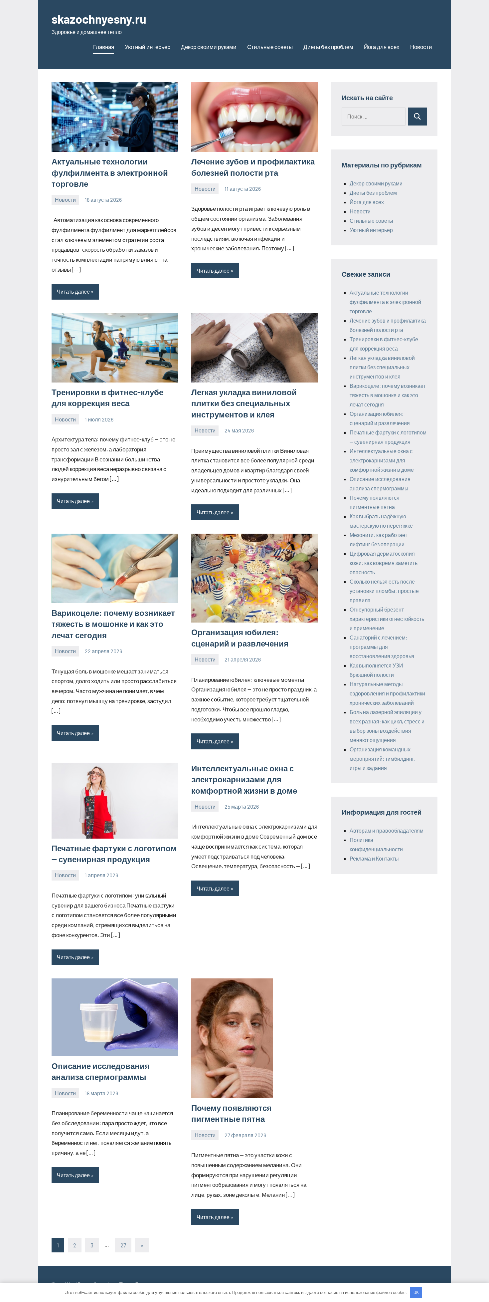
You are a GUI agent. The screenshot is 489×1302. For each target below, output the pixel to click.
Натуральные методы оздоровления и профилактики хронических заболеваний (387, 693)
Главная (103, 46)
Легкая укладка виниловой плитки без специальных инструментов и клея (244, 403)
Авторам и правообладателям (386, 830)
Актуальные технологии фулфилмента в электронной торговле (110, 172)
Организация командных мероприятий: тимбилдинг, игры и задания (382, 758)
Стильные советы (270, 46)
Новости (421, 46)
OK (416, 1292)
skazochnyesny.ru (99, 19)
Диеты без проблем (328, 46)
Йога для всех (382, 46)
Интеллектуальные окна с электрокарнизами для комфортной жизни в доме (244, 779)
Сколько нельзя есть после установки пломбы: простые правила (384, 590)
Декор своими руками (209, 46)
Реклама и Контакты (374, 858)
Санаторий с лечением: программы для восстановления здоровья (382, 646)
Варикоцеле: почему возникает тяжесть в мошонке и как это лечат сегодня (113, 624)
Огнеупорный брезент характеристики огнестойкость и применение (387, 618)
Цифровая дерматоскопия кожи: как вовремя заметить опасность (383, 562)
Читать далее (73, 291)
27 (123, 1245)
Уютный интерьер (147, 46)
